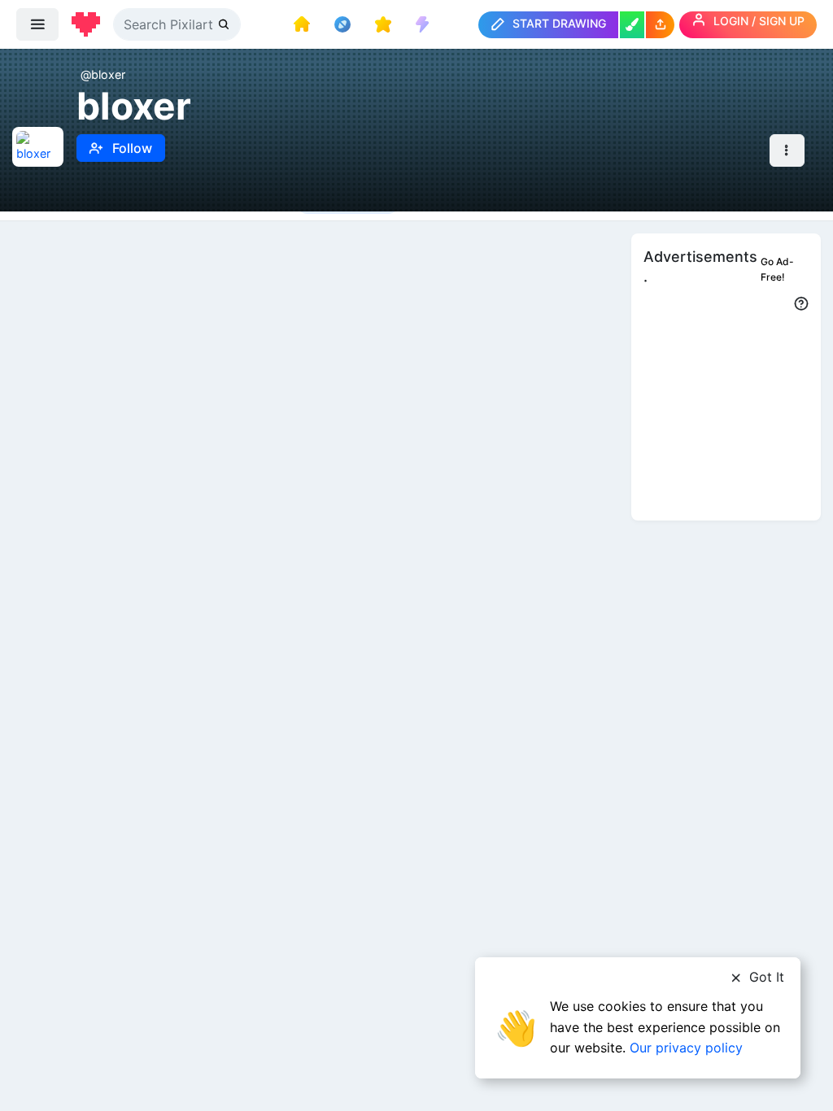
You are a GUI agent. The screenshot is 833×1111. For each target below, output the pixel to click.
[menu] (37, 24)
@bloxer (103, 74)
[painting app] (632, 24)
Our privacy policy (686, 1047)
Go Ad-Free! (777, 269)
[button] (660, 24)
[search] (225, 24)
